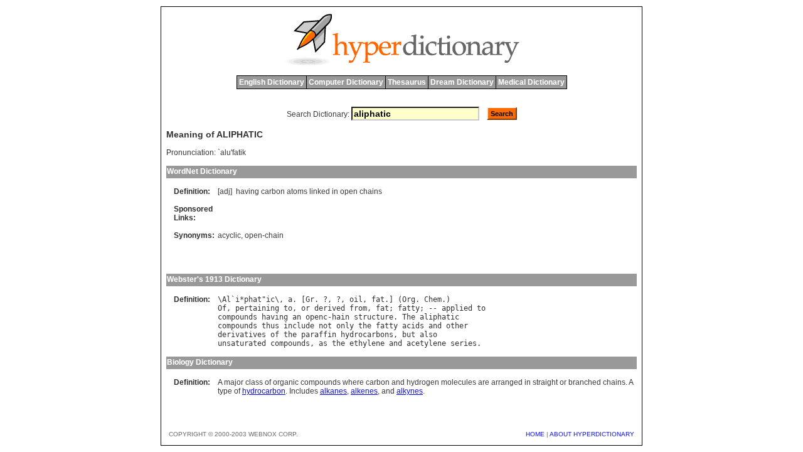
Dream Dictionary (462, 82)
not (325, 325)
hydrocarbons (367, 334)
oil (356, 299)
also (428, 334)
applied (457, 308)
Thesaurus (407, 82)
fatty (409, 308)
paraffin (318, 334)
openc (316, 317)
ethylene (367, 343)
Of (222, 308)
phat (253, 299)
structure (373, 317)
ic (270, 299)
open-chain (264, 235)
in (335, 191)
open (349, 191)
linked (319, 191)
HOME (535, 434)
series (463, 343)
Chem (433, 299)
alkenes (364, 391)
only (345, 325)
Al (226, 299)
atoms (297, 191)
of (274, 334)
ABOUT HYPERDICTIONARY (592, 434)
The (408, 317)
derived (329, 308)
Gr (310, 299)
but (408, 334)
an (296, 317)
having (247, 191)
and (435, 325)
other (457, 325)
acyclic (229, 235)
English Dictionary (271, 82)
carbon (273, 191)
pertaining (257, 308)
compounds (237, 317)
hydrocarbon (263, 391)
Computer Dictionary (346, 82)
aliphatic (439, 317)
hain (340, 317)
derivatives (242, 334)
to (288, 308)
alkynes (409, 391)
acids (413, 325)
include (299, 325)
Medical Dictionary (531, 82)
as (323, 343)
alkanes (333, 391)
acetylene (426, 343)
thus (270, 325)
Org (408, 299)
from (358, 308)
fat (378, 299)
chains (370, 191)
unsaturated (242, 343)
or (305, 308)
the (364, 325)
